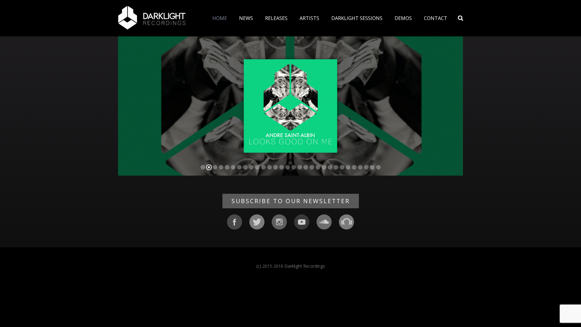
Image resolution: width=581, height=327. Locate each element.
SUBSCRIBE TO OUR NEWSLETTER (290, 201)
